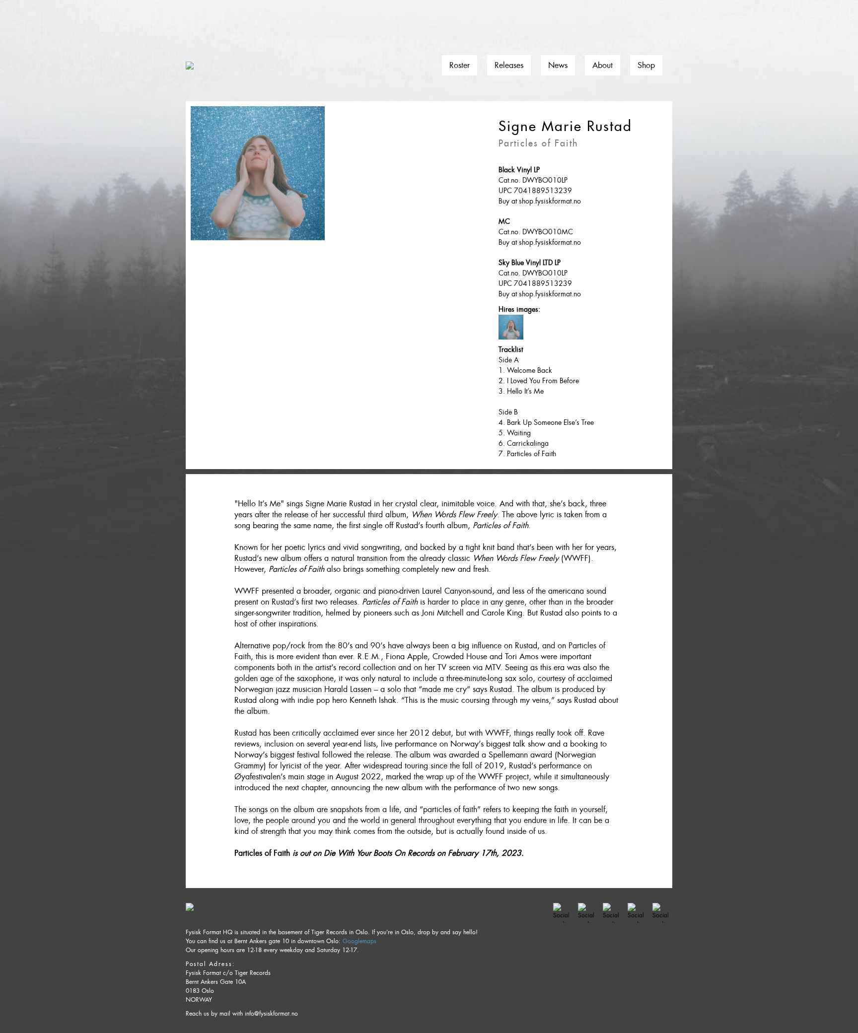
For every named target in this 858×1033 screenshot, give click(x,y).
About (602, 65)
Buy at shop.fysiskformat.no (540, 201)
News (558, 65)
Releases (509, 65)
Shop (646, 65)
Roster (459, 65)
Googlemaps (359, 941)
